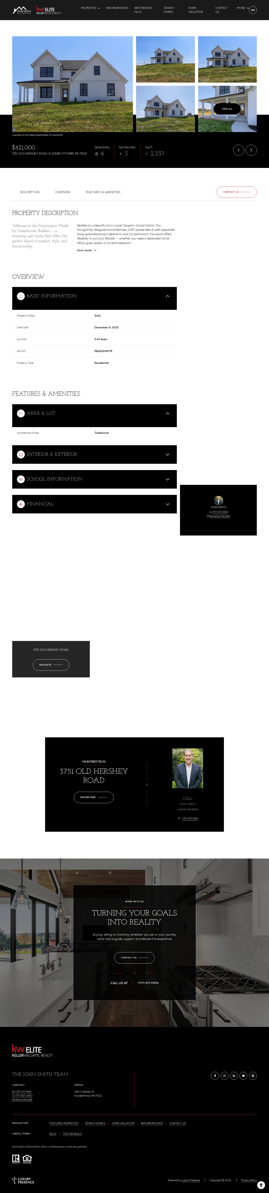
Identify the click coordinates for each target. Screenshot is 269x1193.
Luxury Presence (191, 1180)
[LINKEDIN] (234, 1076)
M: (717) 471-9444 (22, 1091)
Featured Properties (64, 1123)
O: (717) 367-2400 (22, 1095)
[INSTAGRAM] (224, 1076)
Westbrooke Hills (143, 10)
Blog (53, 1134)
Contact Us (221, 10)
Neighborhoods (117, 8)
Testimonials (72, 1134)
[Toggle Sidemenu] (253, 10)
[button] (237, 192)
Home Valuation (196, 10)
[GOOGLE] (253, 1076)
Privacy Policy (249, 1180)
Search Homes (169, 10)
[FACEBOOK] (215, 1076)
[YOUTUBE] (243, 1076)
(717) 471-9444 (220, 512)
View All (227, 108)
